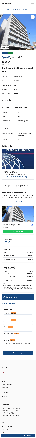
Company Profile (7, 384)
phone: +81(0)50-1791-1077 (10, 415)
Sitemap (4, 433)
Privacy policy (6, 429)
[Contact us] (9, 435)
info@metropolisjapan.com (10, 413)
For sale (4, 396)
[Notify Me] (33, 17)
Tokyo (9, 9)
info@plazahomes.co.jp (20, 177)
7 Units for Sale (18, 231)
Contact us (5, 387)
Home (4, 382)
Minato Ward (17, 9)
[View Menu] (32, 3)
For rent (4, 399)
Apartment (26, 9)
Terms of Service (7, 426)
